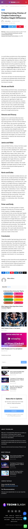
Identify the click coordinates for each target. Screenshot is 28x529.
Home (6, 515)
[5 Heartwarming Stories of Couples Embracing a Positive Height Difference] (14, 45)
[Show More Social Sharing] (25, 26)
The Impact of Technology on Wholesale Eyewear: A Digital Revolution (17, 380)
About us (11, 515)
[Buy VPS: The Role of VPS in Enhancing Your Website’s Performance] (5, 388)
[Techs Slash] (14, 2)
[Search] (26, 2)
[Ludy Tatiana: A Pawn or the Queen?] (14, 319)
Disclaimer (7, 519)
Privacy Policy (13, 415)
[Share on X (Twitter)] (12, 26)
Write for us (14, 521)
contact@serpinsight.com (11, 485)
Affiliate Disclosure (9, 517)
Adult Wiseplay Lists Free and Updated (11, 348)
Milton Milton (8, 21)
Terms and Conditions (16, 519)
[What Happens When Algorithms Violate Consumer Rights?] (14, 297)
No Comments (5, 23)
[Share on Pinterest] (20, 26)
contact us (18, 515)
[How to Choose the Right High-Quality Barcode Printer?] (5, 373)
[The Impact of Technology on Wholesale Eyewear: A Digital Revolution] (5, 380)
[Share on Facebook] (5, 26)
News (3, 9)
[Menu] (2, 2)
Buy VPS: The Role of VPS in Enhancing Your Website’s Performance (16, 388)
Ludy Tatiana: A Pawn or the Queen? (10, 328)
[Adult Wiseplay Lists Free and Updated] (14, 340)
